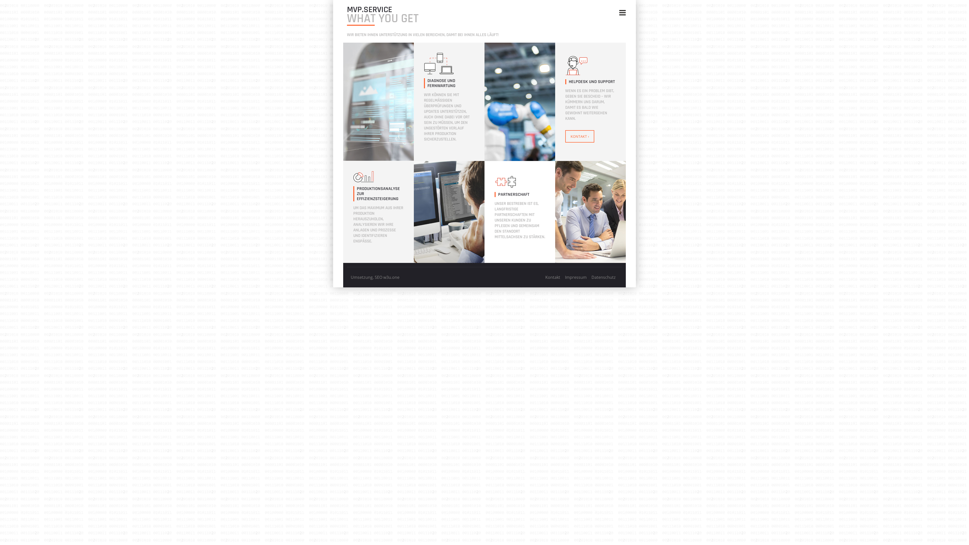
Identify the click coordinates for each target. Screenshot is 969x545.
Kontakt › (580, 136)
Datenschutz (603, 277)
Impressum (576, 277)
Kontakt (552, 277)
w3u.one (391, 277)
